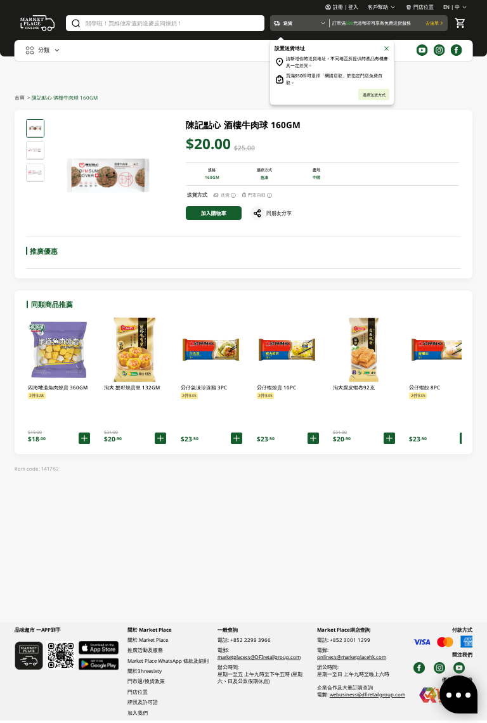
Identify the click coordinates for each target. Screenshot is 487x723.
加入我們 (137, 713)
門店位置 (423, 7)
